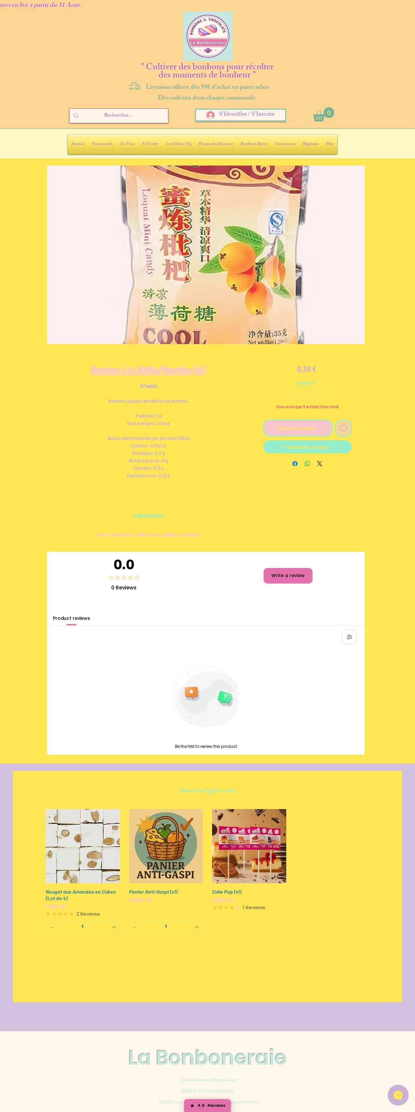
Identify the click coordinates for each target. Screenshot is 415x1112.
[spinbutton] (307, 394)
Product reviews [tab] (71, 618)
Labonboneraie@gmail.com (208, 1080)
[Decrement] (297, 394)
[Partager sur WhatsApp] (307, 464)
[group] (207, 879)
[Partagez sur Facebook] (295, 464)
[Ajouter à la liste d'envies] (343, 428)
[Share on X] (320, 464)
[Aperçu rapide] (83, 846)
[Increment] (318, 394)
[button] (323, 114)
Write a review (288, 575)
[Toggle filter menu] (349, 637)
